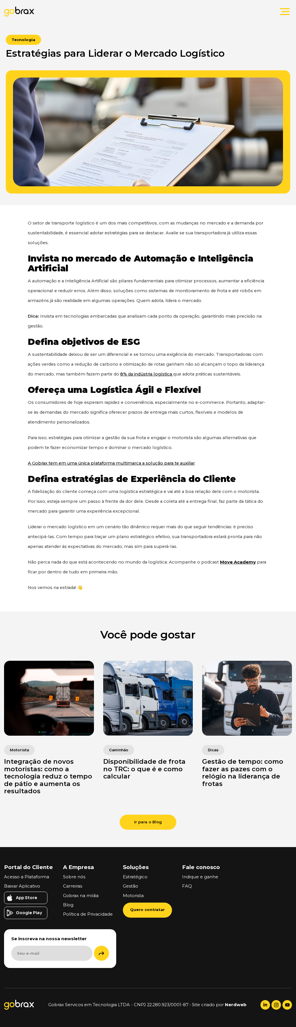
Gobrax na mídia (81, 895)
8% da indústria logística (146, 374)
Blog (68, 905)
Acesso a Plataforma (26, 876)
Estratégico (135, 876)
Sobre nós (74, 876)
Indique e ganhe (200, 876)
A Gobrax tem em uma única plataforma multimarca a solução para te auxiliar (111, 463)
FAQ (187, 886)
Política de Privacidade (88, 914)
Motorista (133, 895)
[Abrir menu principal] (285, 11)
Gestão (130, 886)
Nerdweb (236, 1004)
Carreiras (72, 886)
